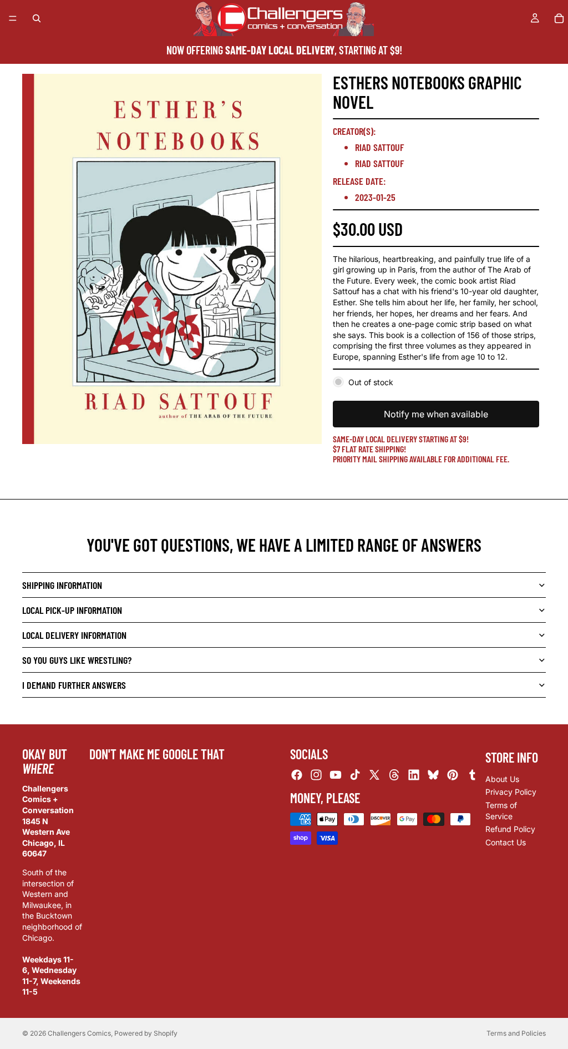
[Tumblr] (472, 775)
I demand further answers (74, 685)
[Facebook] (296, 775)
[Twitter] (374, 775)
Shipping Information (62, 585)
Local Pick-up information (72, 610)
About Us (502, 779)
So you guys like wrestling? (76, 660)
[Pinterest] (452, 775)
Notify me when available (436, 414)
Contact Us (505, 842)
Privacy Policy (510, 792)
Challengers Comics (79, 1033)
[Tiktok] (355, 775)
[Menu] (13, 18)
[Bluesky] (433, 775)
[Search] (36, 18)
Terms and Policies (516, 1033)
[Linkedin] (413, 775)
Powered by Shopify (146, 1033)
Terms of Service (501, 810)
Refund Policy (510, 829)
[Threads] (394, 775)
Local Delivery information (74, 635)
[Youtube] (335, 775)
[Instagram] (316, 775)
